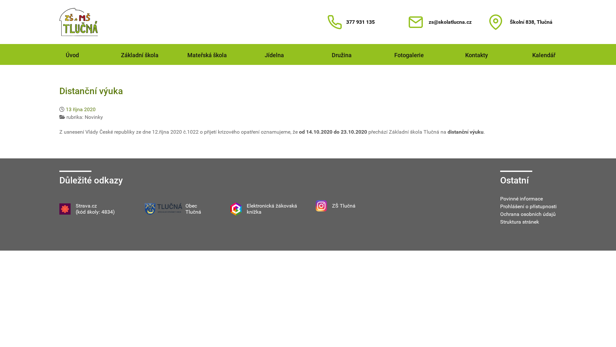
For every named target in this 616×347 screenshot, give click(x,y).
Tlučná (193, 212)
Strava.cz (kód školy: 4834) (95, 209)
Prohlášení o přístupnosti (528, 206)
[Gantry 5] (78, 22)
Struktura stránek (519, 222)
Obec (191, 206)
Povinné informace (521, 199)
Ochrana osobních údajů (528, 214)
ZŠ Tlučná (343, 206)
